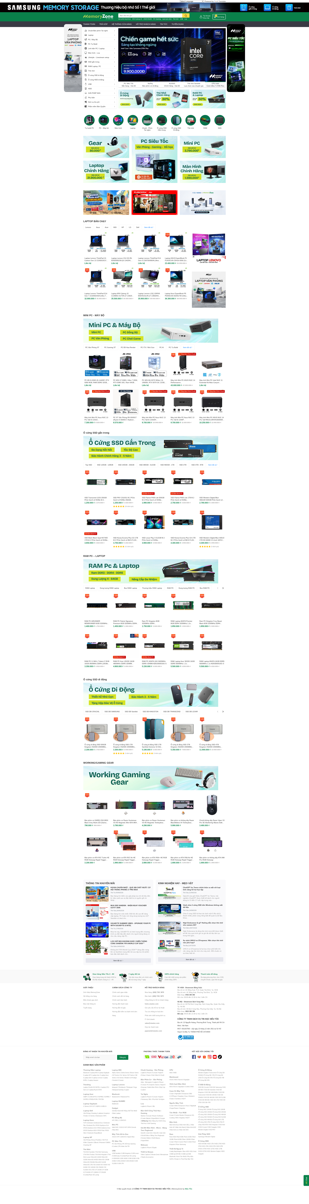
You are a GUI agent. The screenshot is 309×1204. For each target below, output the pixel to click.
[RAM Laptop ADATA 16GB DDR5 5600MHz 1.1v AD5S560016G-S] (212, 645)
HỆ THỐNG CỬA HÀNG (122, 24)
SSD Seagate (212, 1127)
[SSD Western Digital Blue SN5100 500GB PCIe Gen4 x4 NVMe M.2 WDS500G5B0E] (212, 482)
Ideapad (114, 1087)
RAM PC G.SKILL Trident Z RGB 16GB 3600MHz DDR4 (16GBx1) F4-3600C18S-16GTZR (97, 663)
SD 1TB (91, 1170)
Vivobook (90, 1133)
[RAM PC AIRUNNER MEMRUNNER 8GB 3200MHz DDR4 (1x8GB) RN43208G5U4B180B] (97, 605)
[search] (186, 15)
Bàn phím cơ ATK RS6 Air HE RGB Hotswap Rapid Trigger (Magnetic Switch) (182, 859)
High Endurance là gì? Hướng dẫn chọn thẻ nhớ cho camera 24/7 (203, 924)
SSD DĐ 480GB (209, 1097)
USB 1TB (121, 1163)
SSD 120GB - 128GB (105, 465)
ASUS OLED (148, 19)
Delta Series (125, 1073)
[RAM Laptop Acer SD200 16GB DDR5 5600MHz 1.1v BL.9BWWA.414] (183, 645)
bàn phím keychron (124, 19)
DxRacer (160, 1116)
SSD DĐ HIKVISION (211, 1092)
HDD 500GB (202, 1144)
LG (130, 227)
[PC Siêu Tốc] (172, 55)
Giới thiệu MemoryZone (91, 992)
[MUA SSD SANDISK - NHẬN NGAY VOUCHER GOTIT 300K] (97, 912)
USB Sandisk (116, 1153)
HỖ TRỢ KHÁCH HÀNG (146, 24)
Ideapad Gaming (118, 1090)
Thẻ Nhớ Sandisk (88, 1152)
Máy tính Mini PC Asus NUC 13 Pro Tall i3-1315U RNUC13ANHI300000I (96, 419)
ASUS (122, 1127)
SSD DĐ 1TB (214, 1100)
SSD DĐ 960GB (204, 1100)
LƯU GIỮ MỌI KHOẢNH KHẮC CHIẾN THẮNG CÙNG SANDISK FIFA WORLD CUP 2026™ (129, 942)
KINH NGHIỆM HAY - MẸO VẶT (175, 883)
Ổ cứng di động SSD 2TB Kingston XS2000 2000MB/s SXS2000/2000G (181, 747)
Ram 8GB (180, 1137)
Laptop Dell (87, 1078)
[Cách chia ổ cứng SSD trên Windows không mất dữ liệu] (169, 910)
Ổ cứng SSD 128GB (218, 1109)
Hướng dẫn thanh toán (120, 1004)
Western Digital (203, 1073)
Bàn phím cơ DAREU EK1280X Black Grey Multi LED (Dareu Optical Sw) (96, 822)
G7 (94, 1106)
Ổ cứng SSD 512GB (219, 1117)
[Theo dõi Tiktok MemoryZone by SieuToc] (220, 1057)
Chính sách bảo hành (119, 1000)
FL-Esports (150, 1085)
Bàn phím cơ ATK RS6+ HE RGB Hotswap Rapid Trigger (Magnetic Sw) (154, 859)
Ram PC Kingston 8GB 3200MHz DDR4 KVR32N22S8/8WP (150, 623)
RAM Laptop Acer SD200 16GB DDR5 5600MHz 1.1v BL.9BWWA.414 (183, 663)
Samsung (144, 1099)
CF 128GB (94, 1172)
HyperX (160, 1073)
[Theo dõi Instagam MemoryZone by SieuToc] (209, 1057)
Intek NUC (115, 1127)
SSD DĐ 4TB (206, 1102)
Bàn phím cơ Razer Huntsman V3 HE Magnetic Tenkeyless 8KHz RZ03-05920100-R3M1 (153, 822)
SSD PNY (212, 1130)
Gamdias (178, 1099)
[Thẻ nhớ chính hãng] (172, 99)
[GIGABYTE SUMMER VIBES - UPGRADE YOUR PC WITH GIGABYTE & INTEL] (97, 930)
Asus (98, 227)
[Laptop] (132, 120)
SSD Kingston (213, 1125)
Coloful (187, 1087)
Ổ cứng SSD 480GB (219, 1114)
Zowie (149, 1075)
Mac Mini (115, 1130)
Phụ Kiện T (155, 1099)
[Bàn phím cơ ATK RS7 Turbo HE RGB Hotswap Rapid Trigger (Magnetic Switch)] (97, 842)
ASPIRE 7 (107, 1097)
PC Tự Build (173, 347)
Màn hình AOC (191, 1127)
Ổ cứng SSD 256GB (205, 1114)
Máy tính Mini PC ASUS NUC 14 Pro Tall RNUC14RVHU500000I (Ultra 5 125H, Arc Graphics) (211, 419)
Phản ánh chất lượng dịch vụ (155, 1015)
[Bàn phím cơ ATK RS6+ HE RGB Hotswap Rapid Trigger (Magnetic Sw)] (154, 842)
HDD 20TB (202, 1151)
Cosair (171, 1094)
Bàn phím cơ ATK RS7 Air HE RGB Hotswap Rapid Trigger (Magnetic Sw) (124, 859)
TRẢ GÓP (103, 24)
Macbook (86, 1073)
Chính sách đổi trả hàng (120, 996)
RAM (205, 128)
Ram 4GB (172, 1137)
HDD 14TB (218, 1149)
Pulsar (143, 1075)
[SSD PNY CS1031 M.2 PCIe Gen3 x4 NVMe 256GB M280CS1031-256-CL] (126, 482)
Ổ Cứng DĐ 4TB (219, 1078)
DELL (117, 1120)
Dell (137, 227)
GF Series (116, 1075)
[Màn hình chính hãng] (203, 172)
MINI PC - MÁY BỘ (93, 315)
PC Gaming (157, 19)
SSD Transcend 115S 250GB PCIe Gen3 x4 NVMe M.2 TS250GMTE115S (95, 500)
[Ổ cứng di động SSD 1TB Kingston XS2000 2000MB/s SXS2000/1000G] (126, 729)
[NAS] (219, 120)
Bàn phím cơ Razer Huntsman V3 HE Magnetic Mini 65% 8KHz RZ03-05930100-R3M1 (125, 822)
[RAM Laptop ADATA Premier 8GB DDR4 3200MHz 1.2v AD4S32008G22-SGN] (183, 605)
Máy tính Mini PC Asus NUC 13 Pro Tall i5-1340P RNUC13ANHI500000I (182, 419)
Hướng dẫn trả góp (119, 1008)
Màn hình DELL (185, 1125)
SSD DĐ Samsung (215, 1087)
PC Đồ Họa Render (128, 347)
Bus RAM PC (205, 588)
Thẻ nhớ (176, 19)
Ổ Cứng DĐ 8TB (204, 1080)
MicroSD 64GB (93, 1159)
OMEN (108, 1142)
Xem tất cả (148, 227)
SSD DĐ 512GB (220, 1097)
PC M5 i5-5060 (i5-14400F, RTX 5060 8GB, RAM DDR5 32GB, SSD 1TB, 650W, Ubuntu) (96, 382)
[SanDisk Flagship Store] (154, 202)
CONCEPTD (93, 1097)
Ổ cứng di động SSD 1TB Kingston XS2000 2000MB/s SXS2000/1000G (124, 747)
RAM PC (170, 588)
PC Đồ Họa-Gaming (129, 1144)
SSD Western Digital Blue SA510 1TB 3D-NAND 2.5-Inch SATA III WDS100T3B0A (211, 540)
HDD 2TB (218, 1144)
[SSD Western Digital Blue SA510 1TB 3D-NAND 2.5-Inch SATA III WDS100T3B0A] (212, 522)
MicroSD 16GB (96, 1157)
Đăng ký (123, 1057)
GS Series (120, 1078)
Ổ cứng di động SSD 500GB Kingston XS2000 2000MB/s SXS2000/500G (95, 747)
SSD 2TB (182, 465)
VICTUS (105, 1140)
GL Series (123, 1075)
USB (181, 19)
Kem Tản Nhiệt (181, 1156)
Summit (115, 1080)
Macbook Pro (125, 1097)
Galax (172, 1099)
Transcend (212, 1073)
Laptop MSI (94, 1073)
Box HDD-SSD (188, 1151)
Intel (170, 1073)
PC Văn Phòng (117, 1144)
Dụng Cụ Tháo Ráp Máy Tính (184, 1159)
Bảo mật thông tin (89, 1004)
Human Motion (146, 1138)
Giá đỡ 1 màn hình (147, 1133)
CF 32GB (105, 1170)
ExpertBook (98, 1133)
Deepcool (185, 1094)
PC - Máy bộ (104, 128)
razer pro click (167, 19)
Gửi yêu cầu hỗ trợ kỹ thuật (154, 1008)
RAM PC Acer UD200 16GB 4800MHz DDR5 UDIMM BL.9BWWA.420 (123, 663)
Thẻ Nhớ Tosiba (89, 1154)
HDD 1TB (210, 1144)
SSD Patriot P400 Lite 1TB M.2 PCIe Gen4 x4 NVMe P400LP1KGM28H (182, 500)
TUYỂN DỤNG (178, 24)
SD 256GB (99, 1167)
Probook (102, 1142)
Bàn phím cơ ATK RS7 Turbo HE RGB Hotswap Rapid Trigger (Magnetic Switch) (96, 859)
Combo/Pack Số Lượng (91, 1175)
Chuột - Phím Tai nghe (147, 129)
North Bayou (156, 1138)
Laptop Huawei (93, 1080)
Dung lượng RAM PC (187, 588)
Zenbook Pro (91, 1125)
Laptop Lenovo (97, 1078)
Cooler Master (145, 1118)
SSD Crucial (203, 1127)
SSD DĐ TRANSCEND (171, 711)
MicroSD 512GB (100, 1162)
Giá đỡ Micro (145, 1135)
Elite (85, 1142)
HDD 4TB (205, 1146)
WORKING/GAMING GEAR (98, 762)
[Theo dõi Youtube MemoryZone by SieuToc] (215, 1057)
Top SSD (88, 465)
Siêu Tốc (188, 1189)
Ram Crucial (179, 1142)
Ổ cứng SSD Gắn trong (162, 129)
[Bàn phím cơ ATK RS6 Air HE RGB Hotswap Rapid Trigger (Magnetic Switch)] (183, 842)
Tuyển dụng (87, 1008)
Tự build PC (89, 128)
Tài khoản (207, 16)
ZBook (96, 1142)
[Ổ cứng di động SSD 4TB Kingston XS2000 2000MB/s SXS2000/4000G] (212, 729)
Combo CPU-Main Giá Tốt (121, 1146)
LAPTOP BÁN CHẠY (94, 221)
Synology (201, 1137)
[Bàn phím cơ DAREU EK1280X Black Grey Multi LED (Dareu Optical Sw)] (97, 805)
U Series (86, 1106)
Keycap (143, 1087)
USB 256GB (129, 1161)
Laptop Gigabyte (104, 1073)
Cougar (162, 1118)
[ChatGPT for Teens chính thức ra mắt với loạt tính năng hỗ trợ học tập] (169, 893)
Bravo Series (134, 1073)
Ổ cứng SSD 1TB (218, 1119)
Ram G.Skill (188, 1142)
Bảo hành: (154, 996)
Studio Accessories (147, 1157)
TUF (84, 1123)
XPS (104, 1116)
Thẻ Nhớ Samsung (102, 1152)
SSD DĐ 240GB (211, 1095)
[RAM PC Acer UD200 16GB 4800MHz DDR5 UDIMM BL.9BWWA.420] (126, 645)
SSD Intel (222, 1125)
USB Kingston (126, 1153)
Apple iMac (131, 1137)
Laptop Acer (96, 1075)
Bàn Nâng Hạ (153, 1121)
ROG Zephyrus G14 (102, 1125)
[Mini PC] (203, 147)
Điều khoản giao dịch (90, 1000)
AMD (174, 1073)
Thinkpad (129, 1087)
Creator (121, 1080)
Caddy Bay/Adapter (175, 1151)
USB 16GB (123, 1158)
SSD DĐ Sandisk (131, 711)
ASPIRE (100, 1097)
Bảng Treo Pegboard (157, 1135)
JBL (150, 1099)
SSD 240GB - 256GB (126, 465)
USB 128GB (121, 1161)
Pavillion (98, 1140)
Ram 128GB (186, 1139)
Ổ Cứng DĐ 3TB (207, 1078)
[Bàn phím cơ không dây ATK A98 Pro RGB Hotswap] (212, 842)
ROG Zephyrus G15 (90, 1128)
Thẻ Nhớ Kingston (101, 1154)
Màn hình (118, 128)
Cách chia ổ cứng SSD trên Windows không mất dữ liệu (203, 906)
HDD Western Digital (213, 1151)
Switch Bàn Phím (152, 1087)
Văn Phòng (86, 1113)
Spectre (90, 1142)
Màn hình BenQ (181, 1127)
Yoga (135, 1087)
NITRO (86, 1099)
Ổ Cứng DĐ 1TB (209, 1075)
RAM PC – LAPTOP (94, 555)
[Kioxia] (106, 202)
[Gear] (106, 147)
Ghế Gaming (152, 1123)
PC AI (161, 347)
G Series (92, 1116)
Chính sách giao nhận (119, 992)
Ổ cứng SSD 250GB (219, 1112)
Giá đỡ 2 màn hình (160, 1133)
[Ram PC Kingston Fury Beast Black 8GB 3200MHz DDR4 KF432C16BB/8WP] (212, 605)
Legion (127, 1090)
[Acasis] (203, 202)
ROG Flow (101, 1130)
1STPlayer (173, 1096)
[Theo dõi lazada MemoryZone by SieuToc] (199, 1057)
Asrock (134, 1127)
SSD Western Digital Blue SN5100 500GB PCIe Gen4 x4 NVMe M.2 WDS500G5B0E (211, 500)
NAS (219, 128)
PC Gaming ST (110, 347)
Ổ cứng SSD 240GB (205, 1112)
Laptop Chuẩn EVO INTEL (91, 1087)
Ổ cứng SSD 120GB (204, 1109)
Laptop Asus (105, 1075)
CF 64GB (87, 1172)
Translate (222, 1)
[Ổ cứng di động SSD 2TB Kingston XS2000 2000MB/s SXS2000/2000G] (183, 729)
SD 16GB (97, 1165)
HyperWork (155, 1118)
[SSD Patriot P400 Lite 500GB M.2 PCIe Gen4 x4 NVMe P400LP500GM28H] (154, 482)
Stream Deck (155, 1154)
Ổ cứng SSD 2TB (204, 1122)
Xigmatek (178, 1094)
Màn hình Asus (174, 1125)
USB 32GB (131, 1158)
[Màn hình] (118, 120)
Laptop (132, 128)
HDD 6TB (212, 1146)
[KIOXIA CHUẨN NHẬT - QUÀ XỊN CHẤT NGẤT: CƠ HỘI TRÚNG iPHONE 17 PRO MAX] (97, 894)
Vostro (86, 1116)
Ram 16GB (187, 1137)
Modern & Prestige (131, 1078)
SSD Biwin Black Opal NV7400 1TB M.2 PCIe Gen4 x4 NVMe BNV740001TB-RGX (96, 540)
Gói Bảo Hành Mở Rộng (119, 1111)
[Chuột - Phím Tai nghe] (147, 120)
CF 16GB (98, 1170)
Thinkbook (122, 1087)
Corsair (154, 1073)
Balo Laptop (116, 1113)
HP (123, 227)
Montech (192, 1096)
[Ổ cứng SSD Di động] (176, 120)
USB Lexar (135, 1153)
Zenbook (90, 1123)
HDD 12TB (210, 1149)
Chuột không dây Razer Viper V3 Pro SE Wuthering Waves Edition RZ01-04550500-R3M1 (212, 822)
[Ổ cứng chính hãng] (135, 99)
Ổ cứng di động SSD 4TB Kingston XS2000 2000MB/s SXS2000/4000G (210, 747)
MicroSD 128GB (104, 1159)
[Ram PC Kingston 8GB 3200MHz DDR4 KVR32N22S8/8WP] (154, 605)
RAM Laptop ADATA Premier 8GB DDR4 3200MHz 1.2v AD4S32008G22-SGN (181, 623)
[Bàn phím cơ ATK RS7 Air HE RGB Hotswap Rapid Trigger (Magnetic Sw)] (126, 842)
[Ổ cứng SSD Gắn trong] (161, 120)
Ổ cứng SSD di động (95, 679)
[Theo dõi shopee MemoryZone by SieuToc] (204, 1057)
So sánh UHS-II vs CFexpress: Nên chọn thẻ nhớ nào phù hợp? (203, 941)
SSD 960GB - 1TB (167, 465)
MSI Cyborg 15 (137, 19)
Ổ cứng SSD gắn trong (96, 432)
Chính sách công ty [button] (122, 987)
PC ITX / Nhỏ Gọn (147, 347)
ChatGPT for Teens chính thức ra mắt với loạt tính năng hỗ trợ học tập (201, 888)
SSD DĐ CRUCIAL (92, 711)
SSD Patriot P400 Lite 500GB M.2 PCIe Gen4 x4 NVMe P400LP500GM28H (153, 500)
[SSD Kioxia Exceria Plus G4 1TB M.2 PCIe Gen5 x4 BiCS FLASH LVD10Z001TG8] (183, 522)
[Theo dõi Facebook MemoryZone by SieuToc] (194, 1057)
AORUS (103, 1106)
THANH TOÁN (89, 24)
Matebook (115, 1104)
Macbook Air (116, 1097)
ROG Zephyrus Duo (104, 1128)
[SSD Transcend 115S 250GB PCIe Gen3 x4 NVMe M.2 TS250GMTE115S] (97, 482)
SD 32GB (104, 1165)
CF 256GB (102, 1172)
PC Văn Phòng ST (92, 347)
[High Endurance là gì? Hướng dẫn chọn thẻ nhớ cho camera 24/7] (169, 928)
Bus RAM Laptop (130, 588)
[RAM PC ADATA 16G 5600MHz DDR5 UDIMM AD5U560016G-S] (154, 645)
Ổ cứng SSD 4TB (216, 1122)
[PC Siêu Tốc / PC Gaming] (154, 159)
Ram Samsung (181, 1144)
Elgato (154, 1147)
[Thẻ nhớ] (190, 120)
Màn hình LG (174, 1130)
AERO (98, 1106)
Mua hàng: (154, 992)
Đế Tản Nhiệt (133, 1111)
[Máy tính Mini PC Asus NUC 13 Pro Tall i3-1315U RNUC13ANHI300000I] (97, 402)
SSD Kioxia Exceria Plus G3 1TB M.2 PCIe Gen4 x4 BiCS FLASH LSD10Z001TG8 (125, 540)
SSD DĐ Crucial (203, 1087)
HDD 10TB (202, 1149)
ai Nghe (161, 1099)
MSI (114, 227)
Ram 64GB (177, 1139)
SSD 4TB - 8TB (197, 465)
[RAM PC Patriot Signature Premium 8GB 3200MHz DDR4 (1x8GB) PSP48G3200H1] (126, 605)
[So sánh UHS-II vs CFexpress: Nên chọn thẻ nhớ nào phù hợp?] (169, 945)
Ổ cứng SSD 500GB (205, 1117)
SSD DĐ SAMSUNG (112, 711)
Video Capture (145, 1154)
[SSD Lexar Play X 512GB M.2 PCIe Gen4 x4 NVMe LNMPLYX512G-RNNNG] (154, 522)
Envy (93, 1140)
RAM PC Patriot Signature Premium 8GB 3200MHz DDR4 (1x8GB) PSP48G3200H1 (125, 623)
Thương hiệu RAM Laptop (152, 588)
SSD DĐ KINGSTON (150, 711)
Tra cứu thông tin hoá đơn (154, 1012)
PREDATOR (93, 1099)
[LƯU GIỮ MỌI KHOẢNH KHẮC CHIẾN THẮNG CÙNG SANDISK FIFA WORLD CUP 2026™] (97, 947)
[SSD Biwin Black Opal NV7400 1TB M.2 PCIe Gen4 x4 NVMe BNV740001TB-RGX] (97, 522)
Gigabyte (186, 1080)
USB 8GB (116, 1158)
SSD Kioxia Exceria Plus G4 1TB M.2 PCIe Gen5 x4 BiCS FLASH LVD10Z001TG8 (183, 540)
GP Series (131, 1075)
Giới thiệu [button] (88, 987)
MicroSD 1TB (88, 1165)
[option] (89, 121)
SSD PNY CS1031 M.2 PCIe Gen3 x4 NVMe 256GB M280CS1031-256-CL (124, 500)
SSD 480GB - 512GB (147, 465)
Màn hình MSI (184, 1130)
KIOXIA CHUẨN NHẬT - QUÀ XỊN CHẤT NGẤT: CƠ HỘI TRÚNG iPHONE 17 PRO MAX (131, 888)
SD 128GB (91, 1167)
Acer (106, 227)
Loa (185, 19)
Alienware (99, 1116)
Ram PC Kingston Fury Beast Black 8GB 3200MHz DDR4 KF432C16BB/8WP (210, 623)
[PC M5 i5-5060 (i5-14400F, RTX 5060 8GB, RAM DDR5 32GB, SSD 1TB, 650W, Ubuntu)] (97, 364)
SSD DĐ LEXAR (192, 711)
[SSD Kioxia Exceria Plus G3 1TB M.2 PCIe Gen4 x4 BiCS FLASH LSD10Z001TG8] (126, 522)
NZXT (184, 1099)
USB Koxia (116, 1156)
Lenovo (88, 227)
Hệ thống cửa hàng (90, 996)
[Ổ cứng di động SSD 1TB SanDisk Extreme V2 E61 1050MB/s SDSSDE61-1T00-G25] (154, 729)
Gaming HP (87, 1145)
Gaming (94, 1113)
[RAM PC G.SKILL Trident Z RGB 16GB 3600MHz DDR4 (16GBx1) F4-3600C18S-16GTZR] (97, 645)
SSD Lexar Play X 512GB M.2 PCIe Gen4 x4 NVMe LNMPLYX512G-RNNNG (153, 540)
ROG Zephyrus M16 (90, 1130)
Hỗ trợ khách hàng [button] (155, 987)
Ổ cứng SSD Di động (176, 129)
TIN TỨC (163, 24)
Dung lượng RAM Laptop (109, 588)
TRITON (101, 1099)
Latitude (100, 1113)
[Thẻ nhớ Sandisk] (154, 7)
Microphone (164, 1154)
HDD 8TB (220, 1146)
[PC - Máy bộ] (103, 120)
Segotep (180, 1096)
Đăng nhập (206, 18)
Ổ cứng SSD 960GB (205, 1119)
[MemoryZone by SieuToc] (98, 16)
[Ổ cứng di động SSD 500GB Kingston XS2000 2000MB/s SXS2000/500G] (97, 729)
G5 (91, 1106)
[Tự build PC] (89, 120)
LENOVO (123, 1120)
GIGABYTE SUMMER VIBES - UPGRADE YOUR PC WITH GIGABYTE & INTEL (131, 924)
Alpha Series (116, 1073)
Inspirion (107, 1113)
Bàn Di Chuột (160, 1075)
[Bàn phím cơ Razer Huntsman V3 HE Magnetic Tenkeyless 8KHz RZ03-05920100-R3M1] (154, 805)
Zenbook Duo (98, 1123)
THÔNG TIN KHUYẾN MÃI (100, 883)
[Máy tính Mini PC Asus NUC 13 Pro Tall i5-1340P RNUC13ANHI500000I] (183, 402)
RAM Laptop (90, 588)
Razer (149, 1073)
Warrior (143, 1116)
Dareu (157, 1085)
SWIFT (85, 1097)
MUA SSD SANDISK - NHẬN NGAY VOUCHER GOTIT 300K (129, 906)
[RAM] (208, 99)
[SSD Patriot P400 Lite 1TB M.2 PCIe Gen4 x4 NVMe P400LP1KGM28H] (183, 482)
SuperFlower (174, 1108)
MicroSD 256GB (89, 1162)
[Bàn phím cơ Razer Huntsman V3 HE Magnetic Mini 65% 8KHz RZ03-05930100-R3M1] (126, 805)
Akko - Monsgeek (146, 1082)
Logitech (143, 1073)
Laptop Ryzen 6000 (95, 1090)
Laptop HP (87, 1075)
